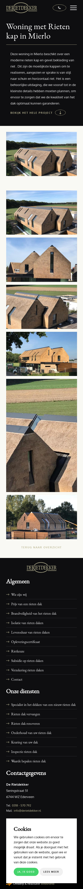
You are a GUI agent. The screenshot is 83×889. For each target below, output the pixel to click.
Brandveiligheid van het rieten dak (33, 613)
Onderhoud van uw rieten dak (31, 732)
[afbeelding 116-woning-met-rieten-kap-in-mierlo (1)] (43, 214)
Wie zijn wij (19, 594)
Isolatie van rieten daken (27, 622)
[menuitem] (71, 7)
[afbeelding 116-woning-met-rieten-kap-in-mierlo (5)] (43, 437)
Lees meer (51, 871)
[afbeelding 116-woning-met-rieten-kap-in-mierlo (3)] (43, 308)
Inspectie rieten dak (24, 751)
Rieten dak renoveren (25, 723)
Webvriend (47, 883)
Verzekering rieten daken (27, 670)
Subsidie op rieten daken (27, 660)
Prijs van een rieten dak (26, 604)
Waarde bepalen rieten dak (28, 761)
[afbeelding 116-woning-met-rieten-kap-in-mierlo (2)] (43, 261)
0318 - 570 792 (21, 805)
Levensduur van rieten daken (30, 632)
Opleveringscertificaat (25, 641)
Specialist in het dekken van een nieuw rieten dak (43, 704)
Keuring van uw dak (24, 742)
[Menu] (71, 7)
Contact (16, 679)
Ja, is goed (26, 871)
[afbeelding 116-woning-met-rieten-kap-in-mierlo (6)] (43, 518)
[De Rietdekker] (34, 7)
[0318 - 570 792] (57, 7)
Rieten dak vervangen (25, 714)
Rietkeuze (17, 651)
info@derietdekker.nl (27, 810)
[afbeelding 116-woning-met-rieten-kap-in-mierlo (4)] (43, 355)
